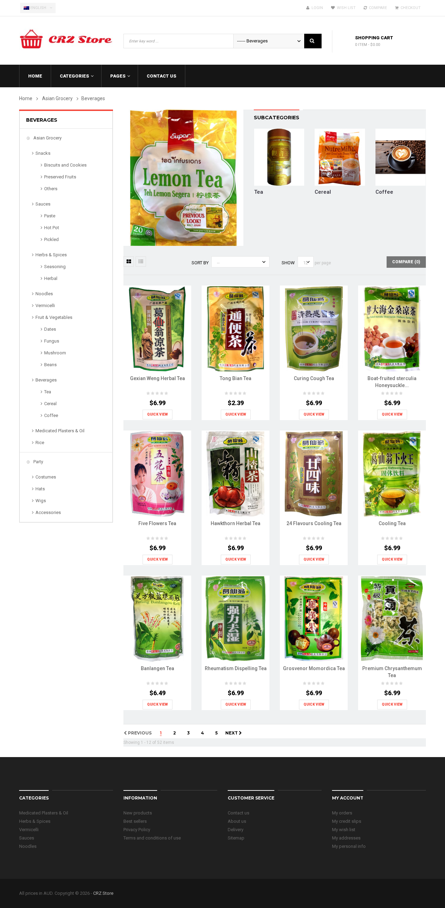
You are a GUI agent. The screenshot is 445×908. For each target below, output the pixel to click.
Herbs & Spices (51, 254)
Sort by (200, 262)
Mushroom (55, 352)
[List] (141, 261)
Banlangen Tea (157, 668)
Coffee (51, 415)
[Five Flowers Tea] (157, 473)
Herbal (50, 278)
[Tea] (279, 156)
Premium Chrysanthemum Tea (392, 672)
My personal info (349, 846)
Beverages (46, 380)
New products (137, 812)
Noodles (44, 293)
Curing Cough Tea (314, 378)
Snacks (42, 153)
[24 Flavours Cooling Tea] (314, 473)
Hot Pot (51, 227)
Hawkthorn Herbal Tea (235, 523)
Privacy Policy (136, 829)
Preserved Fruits (60, 176)
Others (50, 188)
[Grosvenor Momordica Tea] (314, 618)
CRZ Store (103, 893)
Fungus (51, 341)
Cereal (50, 403)
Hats (40, 488)
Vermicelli (45, 305)
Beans (50, 364)
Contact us (238, 812)
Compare (377, 8)
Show (288, 262)
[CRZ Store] (66, 36)
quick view (157, 414)
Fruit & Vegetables (53, 317)
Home (25, 98)
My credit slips (346, 821)
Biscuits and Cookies (65, 165)
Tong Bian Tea (235, 378)
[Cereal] (340, 156)
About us (237, 821)
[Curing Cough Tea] (314, 328)
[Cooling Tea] (392, 473)
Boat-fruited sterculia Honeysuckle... (391, 382)
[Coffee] (400, 156)
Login (316, 8)
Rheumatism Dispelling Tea (236, 668)
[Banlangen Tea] (157, 618)
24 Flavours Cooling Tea (313, 523)
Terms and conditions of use (152, 838)
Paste (49, 215)
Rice (39, 442)
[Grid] (128, 261)
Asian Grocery (47, 137)
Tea (47, 391)
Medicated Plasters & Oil (59, 430)
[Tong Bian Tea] (235, 328)
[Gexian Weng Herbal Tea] (157, 328)
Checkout (409, 8)
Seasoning (55, 266)
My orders (342, 812)
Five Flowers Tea (157, 523)
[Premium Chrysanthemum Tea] (392, 618)
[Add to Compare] (169, 345)
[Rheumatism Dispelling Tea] (235, 618)
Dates (50, 329)
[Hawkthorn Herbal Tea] (235, 473)
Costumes (45, 477)
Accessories (48, 512)
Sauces (42, 204)
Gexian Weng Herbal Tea (157, 378)
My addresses (346, 838)
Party (37, 461)
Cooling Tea (392, 523)
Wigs (40, 500)
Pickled (51, 239)
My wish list (343, 829)
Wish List (345, 8)
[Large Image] (183, 345)
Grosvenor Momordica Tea (314, 668)
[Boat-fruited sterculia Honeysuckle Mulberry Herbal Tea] (392, 328)
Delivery (235, 829)
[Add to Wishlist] (155, 345)
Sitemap (236, 838)
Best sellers (135, 821)
